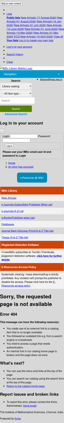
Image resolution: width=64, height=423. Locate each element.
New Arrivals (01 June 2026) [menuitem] (41, 29)
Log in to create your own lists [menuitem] (36, 40)
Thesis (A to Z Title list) (14, 237)
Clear (10, 62)
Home (11, 163)
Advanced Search (16, 114)
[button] (9, 14)
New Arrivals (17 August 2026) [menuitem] (38, 17)
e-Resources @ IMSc (32, 177)
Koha (18, 418)
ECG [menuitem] (17, 36)
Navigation (31, 74)
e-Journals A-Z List (12, 211)
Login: (6, 136)
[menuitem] (13, 17)
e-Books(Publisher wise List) (18, 217)
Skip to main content (11, 3)
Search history (15, 54)
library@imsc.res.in (51, 79)
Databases (7, 224)
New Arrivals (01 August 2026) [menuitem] (35, 19)
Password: (44, 136)
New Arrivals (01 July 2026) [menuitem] (30, 25)
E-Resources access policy (28, 283)
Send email (29, 406)
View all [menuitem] (58, 36)
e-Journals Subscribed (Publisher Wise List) (27, 204)
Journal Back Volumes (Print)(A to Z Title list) (27, 231)
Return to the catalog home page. (26, 386)
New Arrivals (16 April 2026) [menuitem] (36, 36)
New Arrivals (8, 198)
